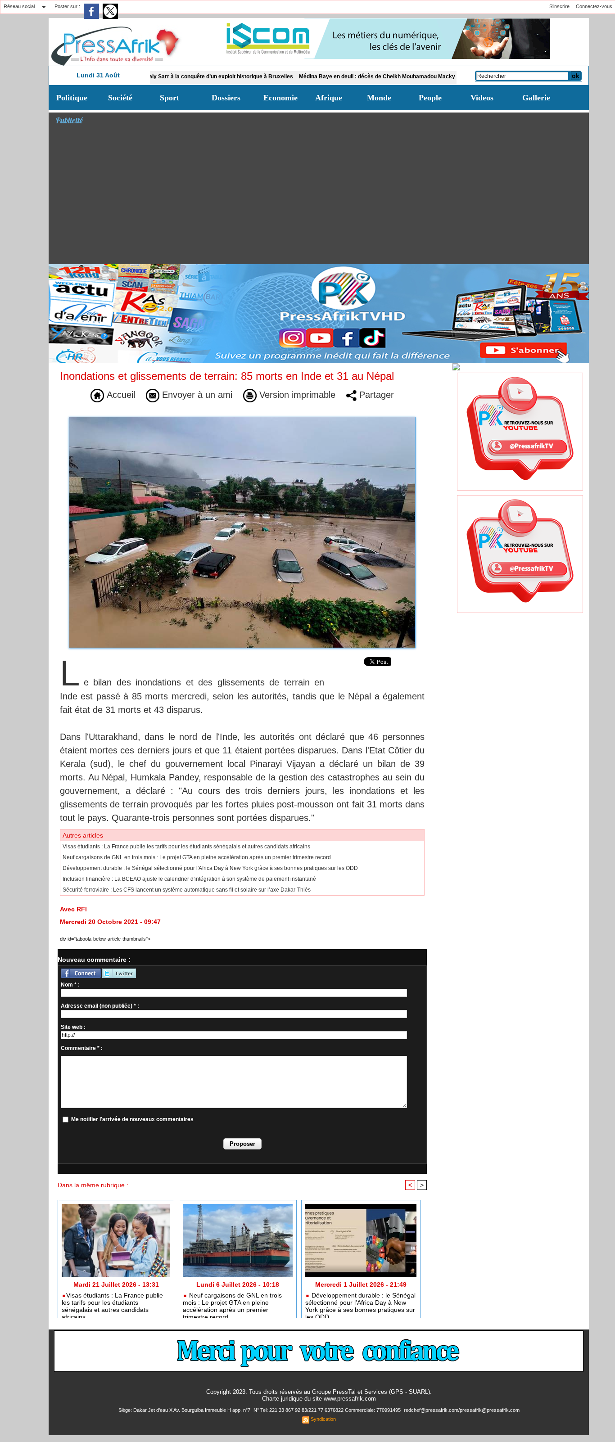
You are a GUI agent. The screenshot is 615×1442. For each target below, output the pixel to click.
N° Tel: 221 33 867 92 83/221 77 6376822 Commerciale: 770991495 (327, 1410)
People (430, 97)
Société (120, 97)
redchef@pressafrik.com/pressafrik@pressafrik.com (462, 1410)
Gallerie (536, 97)
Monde (379, 97)
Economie (280, 97)
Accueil (119, 395)
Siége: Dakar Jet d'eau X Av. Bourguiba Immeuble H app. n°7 (185, 1410)
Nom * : (70, 985)
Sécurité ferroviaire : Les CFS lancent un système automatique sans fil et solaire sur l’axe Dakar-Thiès (187, 890)
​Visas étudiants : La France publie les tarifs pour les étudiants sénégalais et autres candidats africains (186, 846)
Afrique (328, 97)
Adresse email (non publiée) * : (100, 1006)
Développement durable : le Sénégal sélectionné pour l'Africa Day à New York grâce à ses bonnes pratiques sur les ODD (210, 868)
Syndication (323, 1419)
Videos (481, 97)
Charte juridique (282, 1398)
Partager (375, 395)
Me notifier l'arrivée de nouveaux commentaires (132, 1119)
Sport (169, 97)
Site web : (73, 1027)
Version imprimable (296, 395)
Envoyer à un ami (195, 395)
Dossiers (226, 97)
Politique (71, 97)
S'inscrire (559, 6)
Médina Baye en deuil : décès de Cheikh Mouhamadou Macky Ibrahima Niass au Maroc (367, 76)
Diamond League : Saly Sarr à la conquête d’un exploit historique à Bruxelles (153, 76)
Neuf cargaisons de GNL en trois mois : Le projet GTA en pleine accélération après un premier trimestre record (197, 857)
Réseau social (19, 6)
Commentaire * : (82, 1048)
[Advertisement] (322, 196)
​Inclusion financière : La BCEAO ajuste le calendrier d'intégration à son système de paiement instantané (189, 879)
